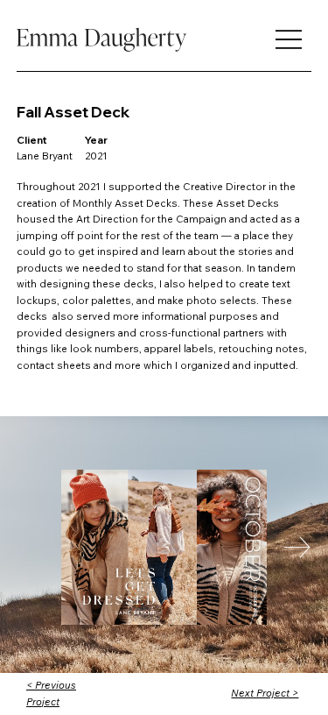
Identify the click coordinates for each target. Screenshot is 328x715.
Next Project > (264, 692)
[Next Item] (297, 547)
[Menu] (289, 39)
